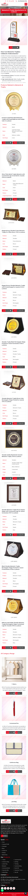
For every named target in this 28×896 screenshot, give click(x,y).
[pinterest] (13, 1)
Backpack (4, 866)
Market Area (4, 854)
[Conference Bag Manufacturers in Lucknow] (14, 748)
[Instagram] (9, 1)
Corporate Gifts (5, 870)
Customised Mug (18, 866)
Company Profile (5, 844)
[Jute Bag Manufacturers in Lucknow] (14, 787)
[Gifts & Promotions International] (4, 4)
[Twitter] (7, 1)
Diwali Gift (17, 868)
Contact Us (4, 850)
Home (3, 842)
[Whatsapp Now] (2, 890)
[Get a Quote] (2, 893)
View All (16, 872)
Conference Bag (14, 762)
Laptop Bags (5, 872)
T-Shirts (14, 684)
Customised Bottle (6, 868)
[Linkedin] (11, 1)
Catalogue (4, 846)
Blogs (3, 848)
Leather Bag (4, 863)
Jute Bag (14, 801)
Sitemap (4, 852)
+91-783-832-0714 (22, 1)
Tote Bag (16, 863)
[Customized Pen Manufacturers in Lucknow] (14, 709)
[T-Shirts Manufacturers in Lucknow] (14, 669)
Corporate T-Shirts (18, 870)
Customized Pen (14, 723)
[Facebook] (5, 1)
